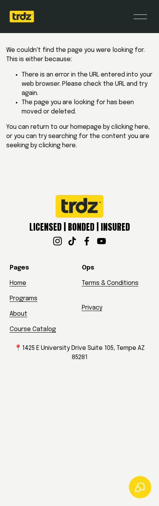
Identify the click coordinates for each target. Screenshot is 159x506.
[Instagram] (57, 241)
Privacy (92, 308)
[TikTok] (72, 241)
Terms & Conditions (110, 283)
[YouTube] (101, 241)
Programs (23, 298)
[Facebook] (86, 241)
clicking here (129, 127)
